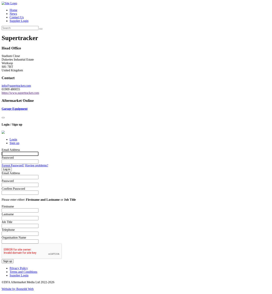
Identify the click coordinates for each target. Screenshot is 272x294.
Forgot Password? (13, 165)
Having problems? (36, 165)
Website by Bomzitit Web (18, 289)
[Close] (3, 117)
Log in (6, 169)
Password (8, 157)
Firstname (8, 206)
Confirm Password (13, 188)
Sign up (14, 143)
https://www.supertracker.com (20, 92)
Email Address (11, 149)
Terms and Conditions (23, 271)
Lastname (8, 214)
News (13, 13)
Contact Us (17, 17)
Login (13, 139)
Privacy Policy (19, 268)
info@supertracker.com (16, 85)
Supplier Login (19, 21)
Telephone (8, 229)
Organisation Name (14, 237)
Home (13, 10)
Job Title (7, 222)
